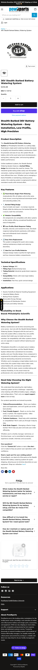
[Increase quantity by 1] (18, 98)
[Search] (34, 15)
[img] (19, 657)
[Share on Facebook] (2, 471)
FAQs (2, 604)
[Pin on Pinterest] (13, 471)
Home (3, 29)
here (23, 464)
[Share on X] (6, 471)
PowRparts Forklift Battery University (12, 601)
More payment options (19, 115)
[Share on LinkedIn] (9, 471)
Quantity (4, 94)
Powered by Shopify (19, 667)
